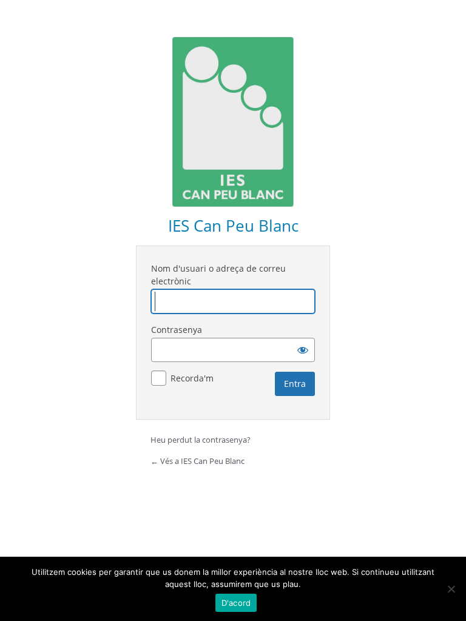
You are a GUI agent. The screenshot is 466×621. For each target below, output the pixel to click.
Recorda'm (192, 378)
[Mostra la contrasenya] (303, 350)
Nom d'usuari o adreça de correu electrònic (218, 275)
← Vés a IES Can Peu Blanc (197, 460)
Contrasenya (176, 329)
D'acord (236, 603)
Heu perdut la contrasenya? (200, 439)
